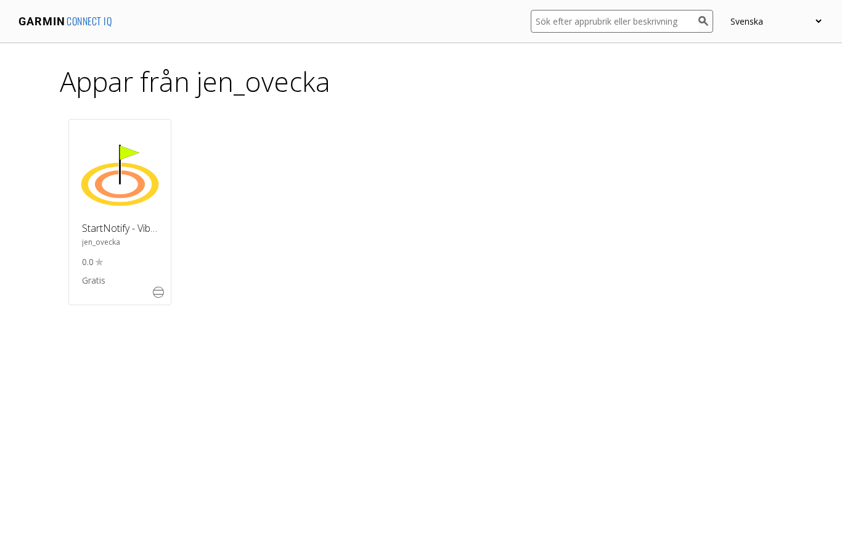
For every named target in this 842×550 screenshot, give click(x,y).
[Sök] (705, 21)
